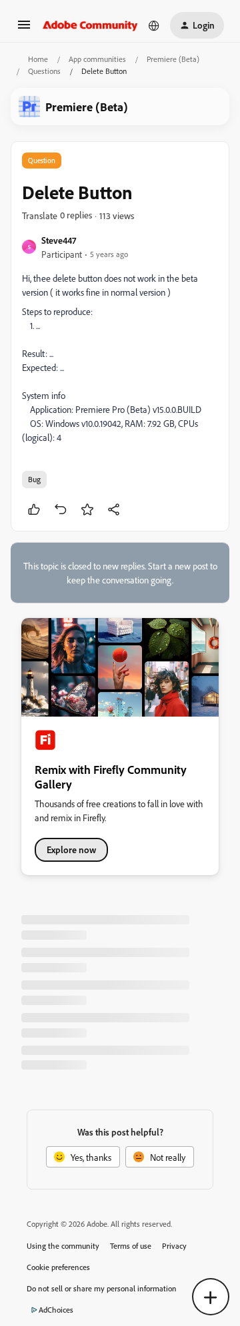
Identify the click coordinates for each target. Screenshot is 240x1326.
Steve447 (58, 240)
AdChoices (56, 1310)
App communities (97, 59)
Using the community (63, 1246)
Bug (34, 479)
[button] (24, 29)
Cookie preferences (58, 1267)
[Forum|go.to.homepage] (90, 25)
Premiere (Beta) (173, 59)
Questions (44, 71)
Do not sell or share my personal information (102, 1288)
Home (38, 59)
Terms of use (130, 1246)
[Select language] (154, 25)
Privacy (174, 1246)
